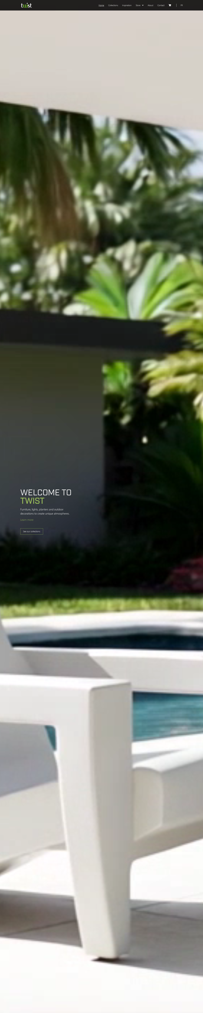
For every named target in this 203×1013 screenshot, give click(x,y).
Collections (113, 5)
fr (182, 5)
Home (101, 5)
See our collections (31, 531)
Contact (160, 5)
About (150, 5)
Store (138, 5)
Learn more (26, 519)
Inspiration (127, 5)
